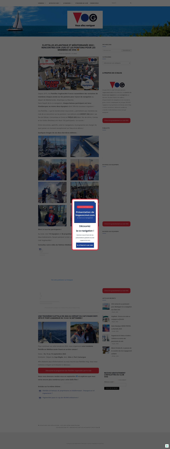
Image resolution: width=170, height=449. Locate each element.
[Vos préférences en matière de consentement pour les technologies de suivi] (167, 446)
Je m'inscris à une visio (85, 245)
